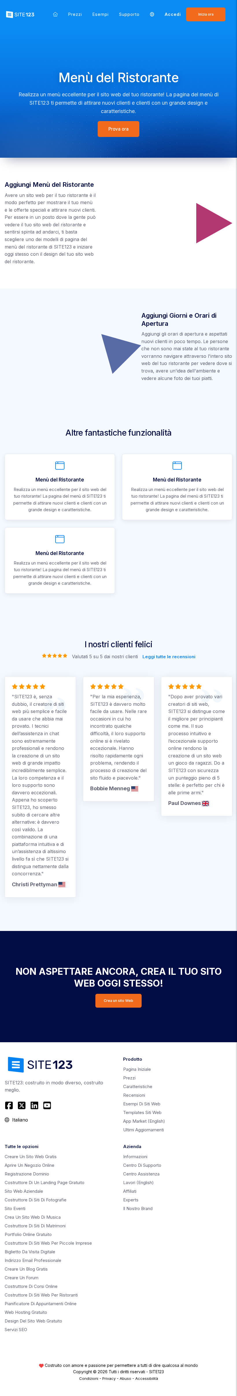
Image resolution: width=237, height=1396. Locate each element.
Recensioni (134, 1095)
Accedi (173, 14)
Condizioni (88, 1378)
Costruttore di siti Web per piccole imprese (48, 1243)
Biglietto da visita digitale (30, 1251)
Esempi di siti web (141, 1104)
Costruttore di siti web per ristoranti (41, 1295)
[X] (21, 1105)
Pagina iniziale (137, 1069)
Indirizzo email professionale (33, 1260)
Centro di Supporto (142, 1165)
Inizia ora (206, 14)
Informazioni (135, 1156)
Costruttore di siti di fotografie (35, 1200)
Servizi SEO (16, 1329)
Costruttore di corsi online (31, 1286)
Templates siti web (142, 1112)
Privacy (109, 1378)
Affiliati (129, 1191)
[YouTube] (47, 1105)
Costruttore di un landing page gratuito (44, 1182)
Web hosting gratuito (26, 1312)
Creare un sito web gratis (31, 1156)
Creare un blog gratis (26, 1269)
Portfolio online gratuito (28, 1234)
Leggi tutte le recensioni (168, 656)
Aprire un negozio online (29, 1165)
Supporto (129, 14)
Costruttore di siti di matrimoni (35, 1225)
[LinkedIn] (34, 1105)
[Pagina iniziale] (55, 14)
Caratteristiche (137, 1086)
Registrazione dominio (27, 1174)
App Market (144, 1121)
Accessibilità (146, 1378)
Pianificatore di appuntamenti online (41, 1303)
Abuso (125, 1378)
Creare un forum (21, 1277)
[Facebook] (10, 1105)
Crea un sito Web (118, 1000)
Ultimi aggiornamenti (143, 1129)
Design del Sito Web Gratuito (33, 1321)
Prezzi (75, 14)
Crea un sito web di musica (33, 1217)
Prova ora (118, 129)
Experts (130, 1200)
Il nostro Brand (138, 1208)
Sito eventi (15, 1208)
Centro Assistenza (141, 1174)
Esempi (100, 14)
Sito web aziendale (24, 1191)
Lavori (138, 1182)
